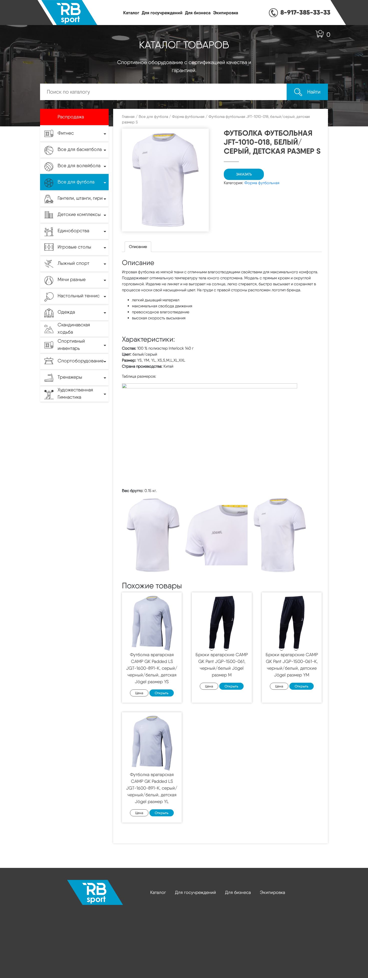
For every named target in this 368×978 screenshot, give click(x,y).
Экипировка (225, 13)
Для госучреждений (162, 13)
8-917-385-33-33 (305, 12)
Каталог (131, 13)
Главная (128, 116)
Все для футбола (153, 116)
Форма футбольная (188, 116)
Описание (138, 246)
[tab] (138, 246)
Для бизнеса (198, 13)
